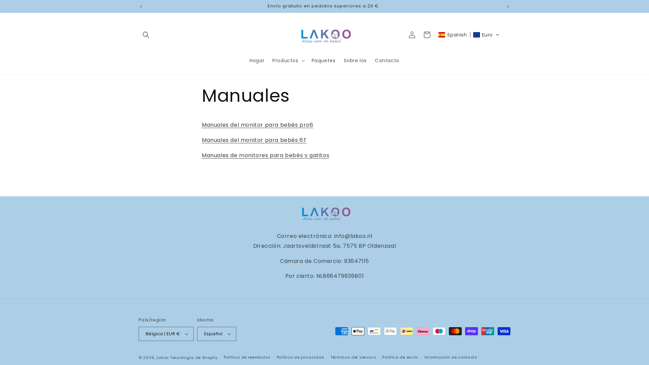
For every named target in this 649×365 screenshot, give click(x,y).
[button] (146, 34)
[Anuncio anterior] (141, 6)
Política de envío (400, 357)
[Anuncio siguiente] (508, 6)
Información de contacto (451, 357)
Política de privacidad (300, 357)
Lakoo (163, 357)
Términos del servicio (353, 357)
